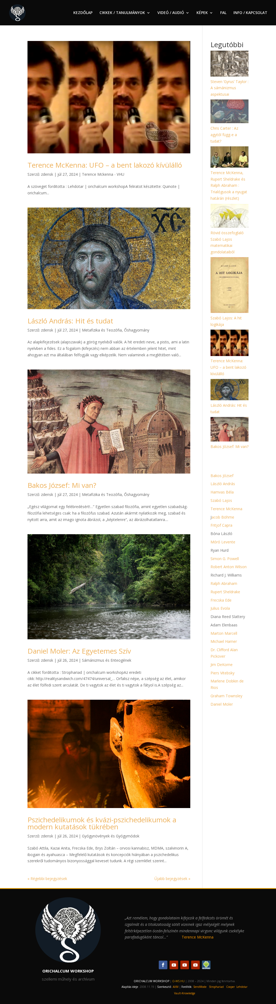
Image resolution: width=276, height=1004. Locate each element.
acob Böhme (223, 517)
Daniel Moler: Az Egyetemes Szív (79, 651)
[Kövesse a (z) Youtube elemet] (174, 965)
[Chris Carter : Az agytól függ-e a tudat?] (230, 112)
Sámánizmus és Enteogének (106, 660)
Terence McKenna (226, 508)
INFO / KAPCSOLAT (250, 13)
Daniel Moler (222, 704)
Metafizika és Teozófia (102, 330)
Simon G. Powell (225, 558)
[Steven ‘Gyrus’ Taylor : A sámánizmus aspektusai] (230, 64)
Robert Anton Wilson (229, 566)
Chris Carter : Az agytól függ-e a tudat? (224, 135)
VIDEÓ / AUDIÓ (170, 13)
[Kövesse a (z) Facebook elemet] (163, 965)
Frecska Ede (221, 600)
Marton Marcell (224, 633)
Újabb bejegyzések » (172, 878)
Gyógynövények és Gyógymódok (110, 836)
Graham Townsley (226, 695)
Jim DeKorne (222, 664)
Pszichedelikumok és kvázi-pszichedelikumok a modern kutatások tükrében (101, 823)
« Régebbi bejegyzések (47, 878)
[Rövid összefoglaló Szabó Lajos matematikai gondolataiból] (230, 216)
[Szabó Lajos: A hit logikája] (230, 286)
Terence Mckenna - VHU (103, 174)
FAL (223, 13)
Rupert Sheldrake (225, 591)
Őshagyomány (136, 330)
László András (223, 483)
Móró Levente (223, 541)
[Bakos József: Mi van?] (230, 430)
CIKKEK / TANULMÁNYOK (122, 13)
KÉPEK (202, 13)
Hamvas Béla (222, 492)
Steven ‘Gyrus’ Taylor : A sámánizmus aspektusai (230, 88)
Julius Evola (220, 608)
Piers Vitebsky (222, 672)
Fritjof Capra (221, 525)
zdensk (47, 174)
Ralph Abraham (224, 583)
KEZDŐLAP (82, 13)
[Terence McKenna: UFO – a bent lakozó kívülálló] (230, 344)
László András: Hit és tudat (70, 321)
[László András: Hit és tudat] (230, 390)
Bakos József (222, 475)
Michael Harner (224, 641)
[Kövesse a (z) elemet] (206, 965)
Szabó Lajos (221, 500)
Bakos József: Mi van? (61, 485)
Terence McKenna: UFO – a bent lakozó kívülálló (104, 165)
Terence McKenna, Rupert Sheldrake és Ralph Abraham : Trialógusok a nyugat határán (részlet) (229, 185)
